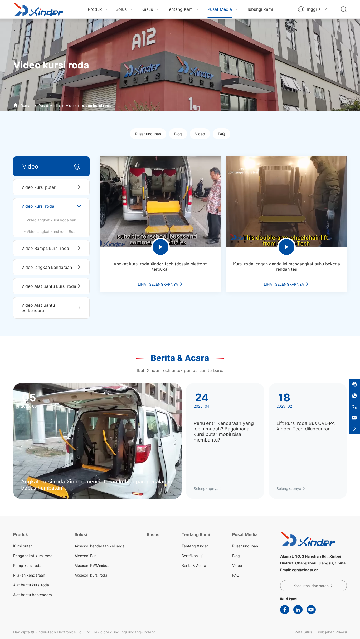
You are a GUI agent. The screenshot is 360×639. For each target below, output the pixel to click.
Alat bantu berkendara (32, 594)
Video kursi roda (96, 105)
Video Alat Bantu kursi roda (48, 286)
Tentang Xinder (195, 546)
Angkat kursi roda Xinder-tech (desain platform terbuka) (161, 266)
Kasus (147, 9)
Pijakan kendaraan (29, 575)
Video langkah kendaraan (46, 267)
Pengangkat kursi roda (32, 555)
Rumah (26, 105)
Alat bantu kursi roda (31, 585)
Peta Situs (303, 632)
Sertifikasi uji (192, 555)
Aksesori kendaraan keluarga (100, 546)
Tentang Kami (180, 9)
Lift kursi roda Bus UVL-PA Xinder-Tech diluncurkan (305, 426)
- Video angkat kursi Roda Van (50, 220)
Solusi (122, 9)
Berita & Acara (180, 358)
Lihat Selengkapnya (160, 284)
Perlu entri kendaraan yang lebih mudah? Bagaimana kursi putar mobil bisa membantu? (224, 431)
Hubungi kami (259, 9)
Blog (178, 134)
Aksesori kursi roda (91, 575)
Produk (95, 9)
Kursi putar (22, 546)
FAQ (221, 134)
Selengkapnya (208, 488)
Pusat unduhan (148, 134)
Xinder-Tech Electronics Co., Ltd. (63, 632)
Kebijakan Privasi (332, 632)
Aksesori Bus (85, 555)
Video (71, 105)
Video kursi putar (38, 187)
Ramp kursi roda (27, 565)
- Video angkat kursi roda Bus (49, 231)
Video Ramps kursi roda (45, 248)
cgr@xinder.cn (305, 570)
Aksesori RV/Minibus (92, 565)
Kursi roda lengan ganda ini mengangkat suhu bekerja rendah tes (286, 266)
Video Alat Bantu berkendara (38, 308)
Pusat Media (219, 9)
